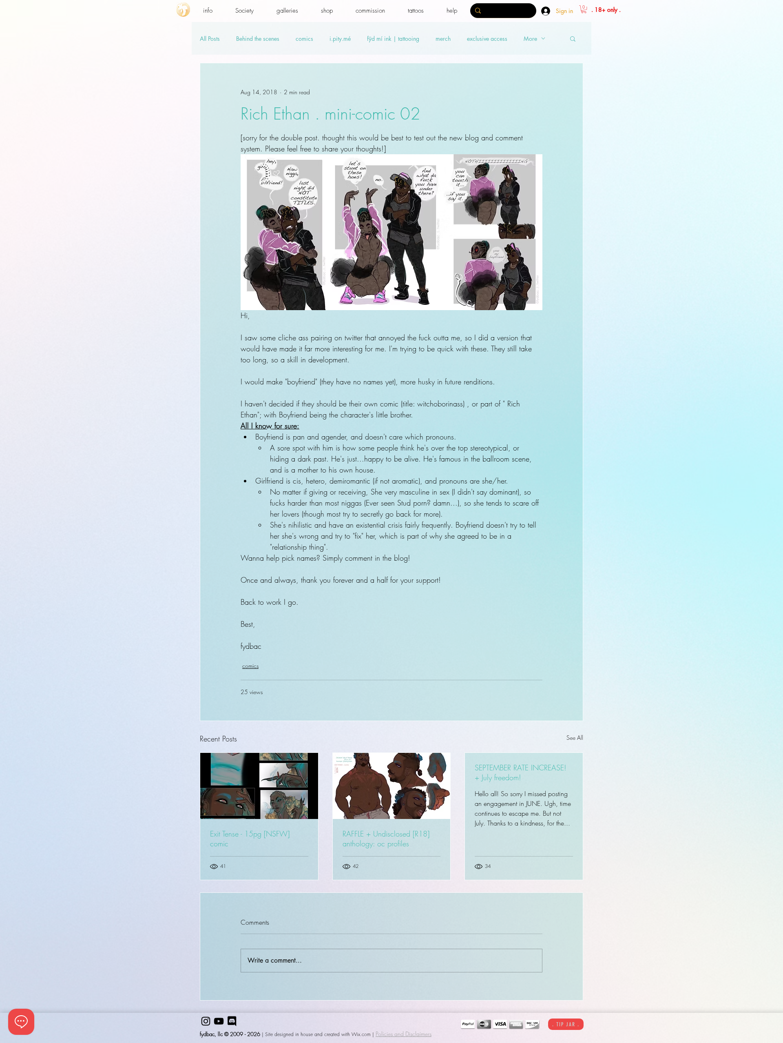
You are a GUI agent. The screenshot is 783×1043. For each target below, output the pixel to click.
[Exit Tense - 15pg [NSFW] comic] (259, 786)
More (530, 38)
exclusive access (487, 38)
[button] (208, 11)
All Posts (210, 38)
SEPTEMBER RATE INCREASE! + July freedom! (520, 772)
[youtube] (219, 1021)
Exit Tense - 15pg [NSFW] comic (250, 838)
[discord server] (232, 1021)
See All (574, 737)
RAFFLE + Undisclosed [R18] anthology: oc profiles (386, 838)
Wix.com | (363, 1034)
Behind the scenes (257, 38)
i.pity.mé (340, 38)
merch (443, 38)
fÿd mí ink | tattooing (393, 38)
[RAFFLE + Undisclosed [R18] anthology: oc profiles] (392, 786)
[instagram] (206, 1021)
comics (304, 38)
